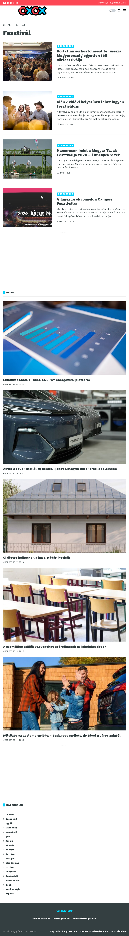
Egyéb (9, 823)
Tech (8, 885)
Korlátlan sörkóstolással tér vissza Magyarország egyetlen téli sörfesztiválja (89, 55)
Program (11, 871)
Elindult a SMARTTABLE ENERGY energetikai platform (46, 380)
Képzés (10, 845)
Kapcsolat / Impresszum (63, 931)
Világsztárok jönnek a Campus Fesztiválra (84, 201)
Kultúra (10, 854)
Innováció (11, 832)
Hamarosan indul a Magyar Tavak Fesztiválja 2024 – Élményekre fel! (88, 153)
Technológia (13, 889)
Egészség (11, 819)
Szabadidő (12, 876)
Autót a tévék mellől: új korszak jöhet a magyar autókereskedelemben (60, 469)
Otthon (10, 867)
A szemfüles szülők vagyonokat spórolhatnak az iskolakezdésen (54, 646)
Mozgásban (12, 863)
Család (10, 814)
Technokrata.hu (41, 918)
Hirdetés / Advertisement (94, 931)
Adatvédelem (118, 931)
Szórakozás (65, 46)
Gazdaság (11, 827)
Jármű (9, 841)
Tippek (10, 893)
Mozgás (10, 858)
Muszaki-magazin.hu (85, 918)
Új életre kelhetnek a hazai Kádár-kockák (36, 557)
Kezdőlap (7, 25)
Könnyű (10, 849)
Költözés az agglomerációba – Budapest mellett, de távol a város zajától (62, 735)
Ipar (8, 836)
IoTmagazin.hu (61, 918)
